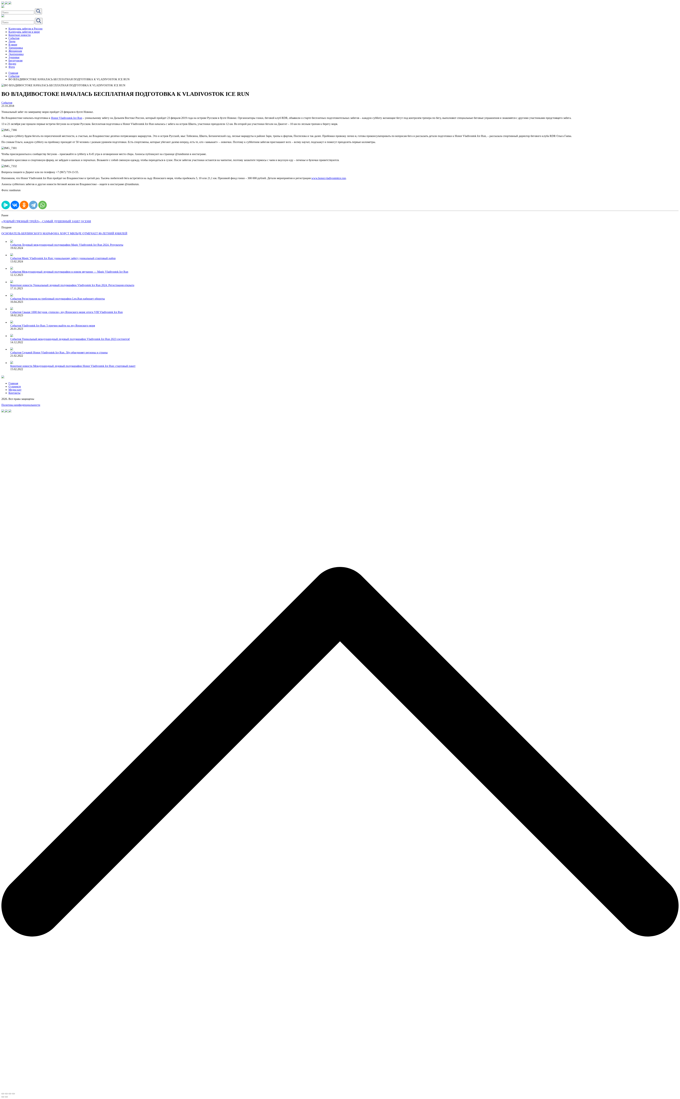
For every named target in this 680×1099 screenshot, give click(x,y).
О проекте (14, 386)
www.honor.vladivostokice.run (328, 178)
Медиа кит (14, 389)
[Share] (6, 1093)
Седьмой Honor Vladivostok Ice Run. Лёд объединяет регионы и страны (65, 352)
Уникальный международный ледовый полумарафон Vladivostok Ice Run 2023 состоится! (76, 339)
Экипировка (16, 54)
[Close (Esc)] (2, 1093)
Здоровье (13, 57)
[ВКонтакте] (15, 205)
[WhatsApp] (42, 205)
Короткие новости (19, 34)
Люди (11, 41)
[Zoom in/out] (13, 1093)
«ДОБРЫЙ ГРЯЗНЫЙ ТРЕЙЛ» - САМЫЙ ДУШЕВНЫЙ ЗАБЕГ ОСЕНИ (46, 221)
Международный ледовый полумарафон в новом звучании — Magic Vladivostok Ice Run (75, 271)
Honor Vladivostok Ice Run (66, 117)
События (13, 38)
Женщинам (15, 50)
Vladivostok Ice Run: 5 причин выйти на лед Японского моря (58, 325)
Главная (13, 72)
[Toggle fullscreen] (9, 1093)
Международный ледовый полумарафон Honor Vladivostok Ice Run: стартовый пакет (84, 365)
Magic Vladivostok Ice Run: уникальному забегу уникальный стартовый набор (69, 258)
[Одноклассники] (24, 205)
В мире (12, 44)
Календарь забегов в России (25, 28)
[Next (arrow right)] (6, 1096)
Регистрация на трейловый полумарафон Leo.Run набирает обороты (63, 298)
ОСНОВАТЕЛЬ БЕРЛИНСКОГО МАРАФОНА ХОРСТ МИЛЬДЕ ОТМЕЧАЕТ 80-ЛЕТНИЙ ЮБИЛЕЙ (64, 233)
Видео (12, 63)
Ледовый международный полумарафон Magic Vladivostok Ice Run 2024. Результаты (72, 244)
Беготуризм (15, 60)
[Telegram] (33, 205)
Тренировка (15, 47)
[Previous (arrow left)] (2, 1096)
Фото (11, 66)
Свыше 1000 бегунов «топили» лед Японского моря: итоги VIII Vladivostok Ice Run (72, 312)
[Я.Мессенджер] (5, 205)
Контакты (14, 392)
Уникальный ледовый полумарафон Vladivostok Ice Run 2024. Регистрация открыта (83, 285)
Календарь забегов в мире (24, 31)
